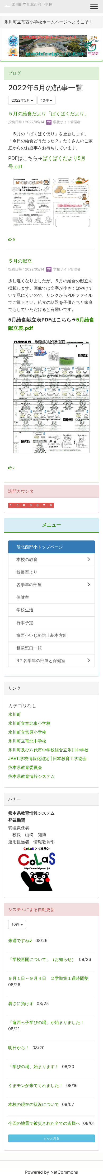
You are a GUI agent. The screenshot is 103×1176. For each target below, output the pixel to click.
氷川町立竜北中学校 (27, 740)
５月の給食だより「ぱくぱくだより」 (48, 113)
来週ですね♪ (20, 940)
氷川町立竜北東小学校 (29, 723)
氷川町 (14, 714)
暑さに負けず (21, 1003)
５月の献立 (20, 261)
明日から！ (18, 1047)
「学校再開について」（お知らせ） (42, 959)
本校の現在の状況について (33, 1104)
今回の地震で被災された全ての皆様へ (44, 1123)
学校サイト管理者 (66, 122)
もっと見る (51, 1138)
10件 (45, 100)
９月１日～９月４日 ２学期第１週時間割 (48, 978)
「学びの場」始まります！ (33, 1066)
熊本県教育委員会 (25, 767)
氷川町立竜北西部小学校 (32, 4)
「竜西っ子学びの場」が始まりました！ (46, 1022)
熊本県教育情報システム (31, 776)
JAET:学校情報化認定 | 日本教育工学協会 (47, 758)
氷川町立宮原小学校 (27, 732)
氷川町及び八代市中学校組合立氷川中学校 (48, 749)
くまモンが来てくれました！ (35, 1085)
